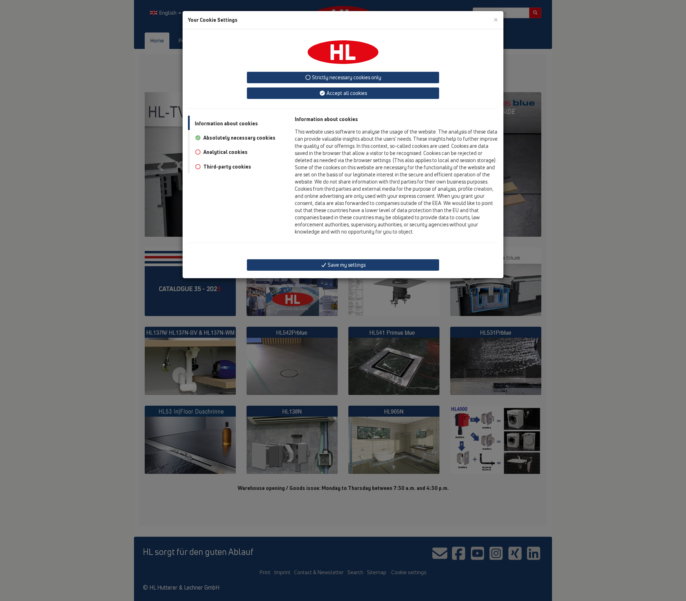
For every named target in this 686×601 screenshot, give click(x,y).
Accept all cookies (346, 93)
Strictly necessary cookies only (346, 77)
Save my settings (346, 264)
